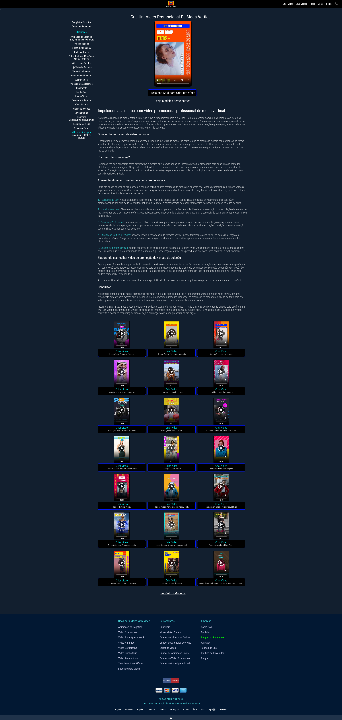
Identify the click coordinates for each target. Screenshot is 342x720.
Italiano (151, 709)
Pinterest (175, 680)
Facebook (166, 680)
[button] (122, 335)
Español (140, 709)
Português (174, 709)
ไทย (195, 709)
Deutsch (162, 709)
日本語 (212, 709)
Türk (203, 709)
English (118, 709)
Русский (223, 709)
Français (129, 709)
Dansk (186, 709)
